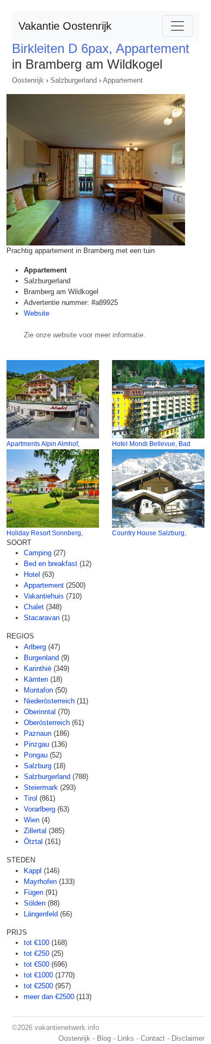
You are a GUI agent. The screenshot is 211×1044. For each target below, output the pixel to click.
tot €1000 (38, 975)
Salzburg (37, 766)
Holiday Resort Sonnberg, (44, 533)
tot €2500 (38, 986)
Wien (31, 820)
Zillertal (35, 831)
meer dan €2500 (49, 997)
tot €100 (36, 943)
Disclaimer (188, 1038)
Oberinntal (40, 712)
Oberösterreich (47, 723)
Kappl (33, 871)
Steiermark (41, 787)
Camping (37, 553)
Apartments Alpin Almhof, (43, 444)
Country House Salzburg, (149, 533)
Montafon (38, 690)
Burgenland (41, 658)
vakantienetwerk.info (67, 1027)
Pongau (36, 755)
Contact (153, 1038)
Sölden (34, 903)
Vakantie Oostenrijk (64, 26)
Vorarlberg (39, 809)
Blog (104, 1038)
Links (125, 1038)
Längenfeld (41, 914)
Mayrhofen (40, 881)
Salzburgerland (73, 80)
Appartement (123, 80)
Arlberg (35, 647)
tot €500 (36, 964)
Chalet (34, 607)
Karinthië (37, 668)
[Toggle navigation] (177, 26)
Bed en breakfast (50, 564)
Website (36, 313)
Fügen (33, 892)
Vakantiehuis (44, 596)
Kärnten (36, 679)
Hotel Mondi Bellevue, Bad (151, 444)
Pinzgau (36, 744)
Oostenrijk (28, 80)
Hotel (32, 574)
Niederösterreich (49, 701)
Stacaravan (42, 618)
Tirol (30, 798)
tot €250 (36, 953)
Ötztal (33, 841)
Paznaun (37, 733)
